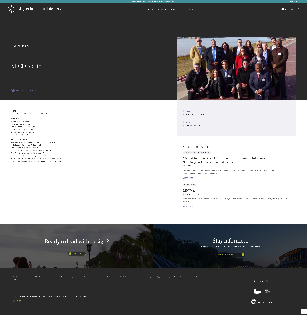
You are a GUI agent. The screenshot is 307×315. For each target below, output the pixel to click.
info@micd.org (81, 296)
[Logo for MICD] (262, 281)
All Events (24, 46)
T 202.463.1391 (66, 296)
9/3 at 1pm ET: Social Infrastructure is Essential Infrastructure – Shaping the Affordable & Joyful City (153, 1)
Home (14, 46)
